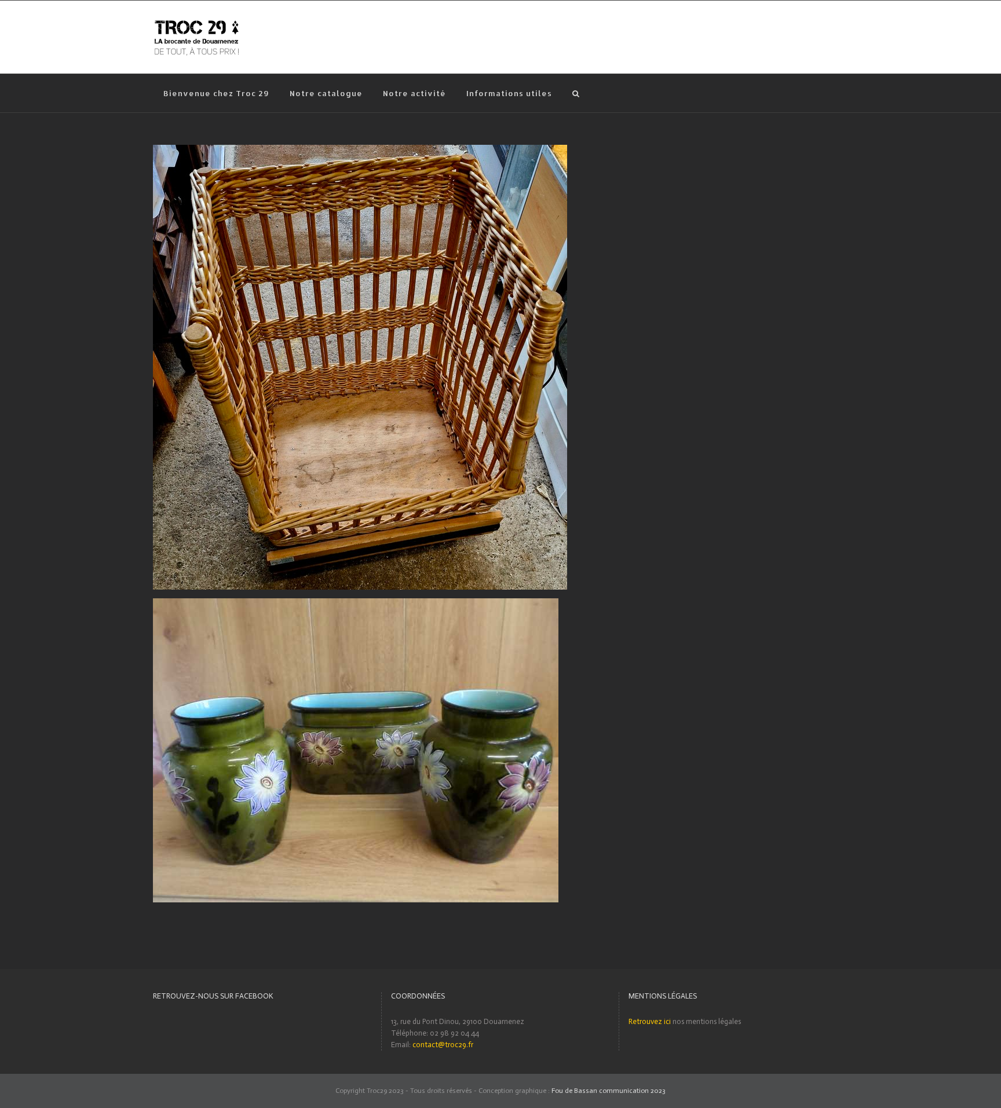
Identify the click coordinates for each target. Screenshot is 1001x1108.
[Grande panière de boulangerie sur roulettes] (360, 150)
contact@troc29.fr (442, 1044)
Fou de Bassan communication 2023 (608, 1091)
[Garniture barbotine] (355, 603)
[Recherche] (576, 93)
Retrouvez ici (650, 1021)
